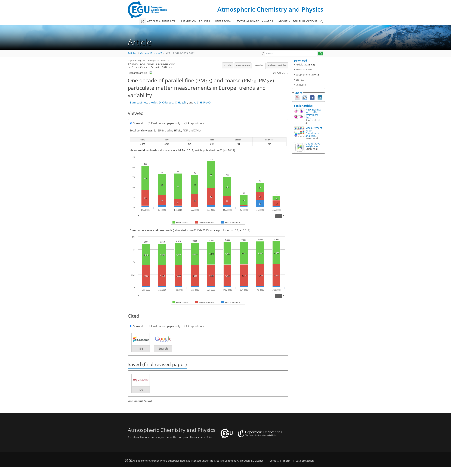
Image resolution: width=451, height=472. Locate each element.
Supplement (303, 74)
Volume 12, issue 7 (151, 53)
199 (140, 390)
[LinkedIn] (319, 97)
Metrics (259, 65)
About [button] (283, 21)
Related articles (277, 65)
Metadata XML (304, 69)
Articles (132, 53)
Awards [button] (268, 21)
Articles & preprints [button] (161, 21)
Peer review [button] (223, 21)
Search (163, 349)
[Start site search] (320, 54)
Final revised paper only (165, 123)
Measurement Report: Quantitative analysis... (313, 131)
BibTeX (300, 79)
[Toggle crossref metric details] (141, 339)
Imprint (287, 460)
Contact (274, 460)
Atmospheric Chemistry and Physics (270, 9)
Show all (138, 123)
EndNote (301, 84)
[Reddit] (304, 97)
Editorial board (247, 21)
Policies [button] (205, 21)
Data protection (304, 460)
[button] (263, 53)
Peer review (243, 65)
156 (140, 349)
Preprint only (196, 123)
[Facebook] (312, 97)
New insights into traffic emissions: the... (313, 113)
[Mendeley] (297, 97)
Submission (188, 21)
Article (227, 65)
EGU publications (305, 21)
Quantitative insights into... (313, 145)
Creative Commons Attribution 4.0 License (239, 460)
